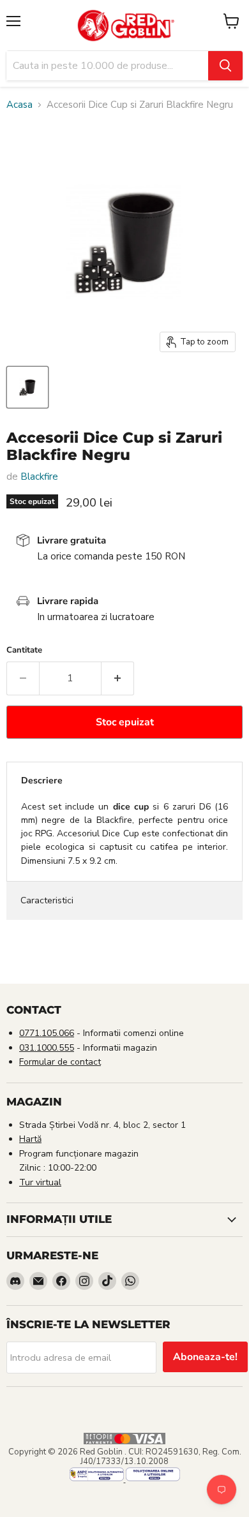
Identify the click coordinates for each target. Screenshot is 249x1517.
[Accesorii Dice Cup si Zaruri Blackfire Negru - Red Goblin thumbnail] (27, 387)
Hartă (30, 1139)
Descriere (42, 780)
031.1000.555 (46, 1048)
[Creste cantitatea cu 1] (118, 678)
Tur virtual (40, 1182)
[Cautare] (225, 65)
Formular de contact (60, 1062)
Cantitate (24, 650)
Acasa (19, 105)
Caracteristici (46, 900)
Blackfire (39, 476)
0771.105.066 (46, 1033)
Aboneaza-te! (205, 1357)
